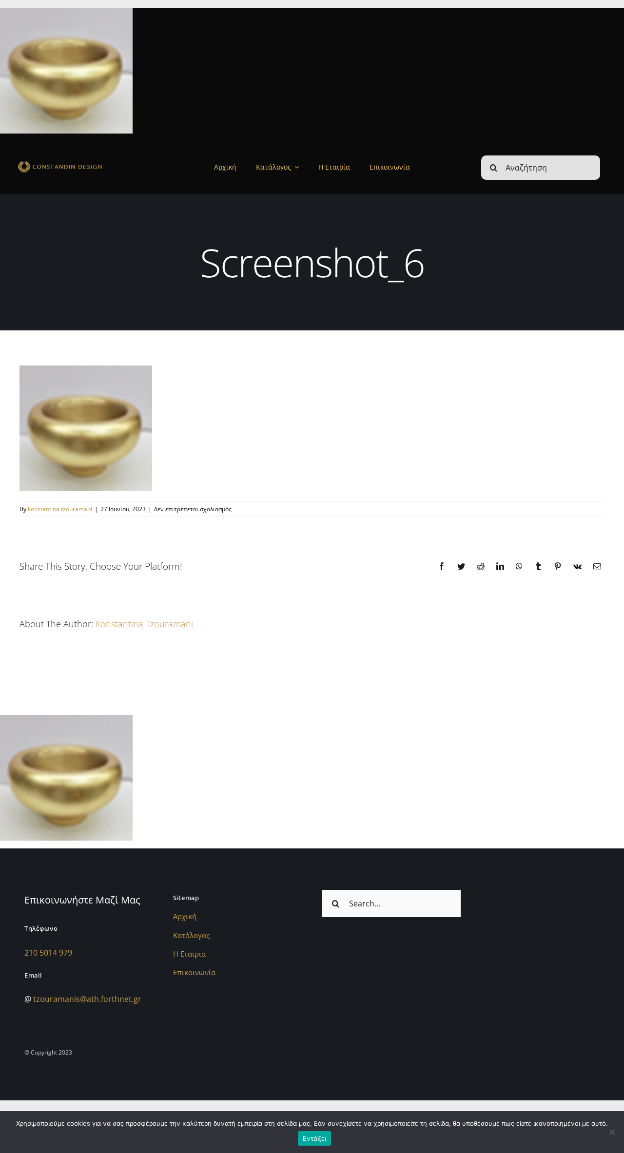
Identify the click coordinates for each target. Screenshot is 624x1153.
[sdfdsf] (76, 162)
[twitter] (586, 1050)
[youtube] (605, 1050)
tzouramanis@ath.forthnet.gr (87, 999)
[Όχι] (612, 1132)
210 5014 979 (48, 952)
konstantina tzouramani (60, 509)
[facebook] (568, 1050)
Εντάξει (315, 1138)
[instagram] (549, 1050)
